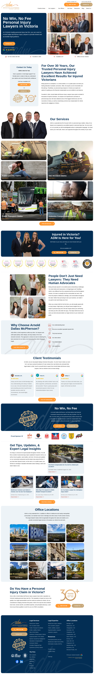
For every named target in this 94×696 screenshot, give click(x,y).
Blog (83, 8)
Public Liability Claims (35, 630)
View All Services (46, 223)
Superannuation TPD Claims (36, 636)
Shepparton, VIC (71, 628)
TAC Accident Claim (34, 625)
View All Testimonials (46, 399)
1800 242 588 (72, 4)
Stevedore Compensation (35, 641)
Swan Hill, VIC (70, 641)
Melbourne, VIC (71, 625)
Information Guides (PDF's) (55, 644)
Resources (77, 8)
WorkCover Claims (34, 623)
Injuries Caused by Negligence (37, 638)
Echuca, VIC (70, 638)
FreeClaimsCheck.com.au (54, 639)
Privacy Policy (51, 649)
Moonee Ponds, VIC (72, 649)
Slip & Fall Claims (33, 632)
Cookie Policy (51, 651)
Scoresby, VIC (70, 630)
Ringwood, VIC (70, 643)
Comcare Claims (33, 643)
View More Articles (46, 502)
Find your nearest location (73, 655)
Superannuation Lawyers (54, 630)
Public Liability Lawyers (54, 628)
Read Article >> (52, 471)
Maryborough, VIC (71, 645)
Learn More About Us (19, 347)
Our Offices (61, 8)
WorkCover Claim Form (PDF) (55, 641)
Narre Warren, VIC (71, 636)
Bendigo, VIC (70, 623)
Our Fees (69, 8)
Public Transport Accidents (36, 628)
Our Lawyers (51, 8)
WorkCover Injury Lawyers (55, 623)
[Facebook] (17, 661)
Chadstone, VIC (71, 632)
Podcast (31, 665)
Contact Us (86, 4)
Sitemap (50, 656)
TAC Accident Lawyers (54, 625)
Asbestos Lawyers (52, 632)
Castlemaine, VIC (71, 634)
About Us (88, 8)
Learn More (59, 426)
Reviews (31, 661)
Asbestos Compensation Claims (37, 634)
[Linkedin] (21, 661)
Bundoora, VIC (70, 647)
